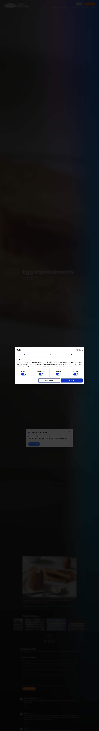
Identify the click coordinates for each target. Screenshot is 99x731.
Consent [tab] (26, 354)
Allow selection (49, 380)
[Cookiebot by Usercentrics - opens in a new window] (76, 350)
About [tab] (72, 354)
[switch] (41, 374)
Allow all (71, 380)
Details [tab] (49, 354)
